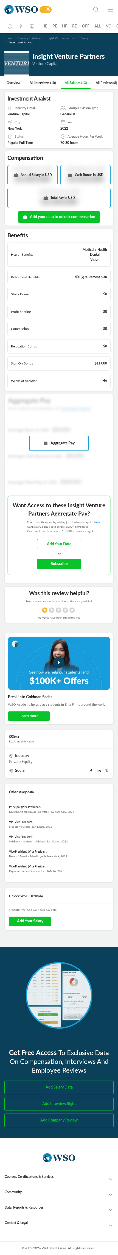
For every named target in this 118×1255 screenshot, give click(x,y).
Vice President (18, 851)
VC (108, 26)
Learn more (28, 716)
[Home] (21, 9)
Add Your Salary (30, 921)
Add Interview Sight (59, 1104)
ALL (97, 26)
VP (11, 822)
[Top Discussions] (21, 26)
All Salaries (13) (76, 83)
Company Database (29, 38)
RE (74, 26)
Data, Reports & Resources (24, 1207)
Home (8, 38)
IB (45, 26)
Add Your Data (59, 544)
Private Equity (20, 762)
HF (64, 26)
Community (13, 1192)
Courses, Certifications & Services (29, 1176)
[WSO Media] (32, 26)
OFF (86, 26)
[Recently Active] (10, 26)
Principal (14, 807)
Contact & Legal (16, 1223)
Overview (14, 83)
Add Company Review (59, 1120)
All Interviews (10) (43, 83)
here (97, 522)
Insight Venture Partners (61, 38)
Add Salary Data (59, 1087)
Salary (84, 38)
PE (54, 26)
